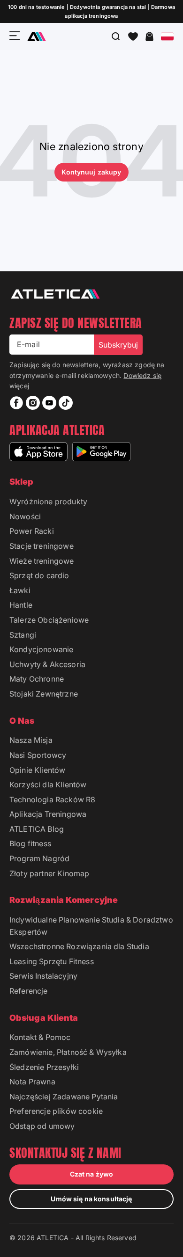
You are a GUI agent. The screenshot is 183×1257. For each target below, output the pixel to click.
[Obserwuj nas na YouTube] (49, 403)
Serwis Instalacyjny (43, 976)
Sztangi (22, 634)
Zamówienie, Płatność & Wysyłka (68, 1052)
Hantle (20, 605)
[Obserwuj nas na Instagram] (33, 403)
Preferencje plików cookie (56, 1111)
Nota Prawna (32, 1081)
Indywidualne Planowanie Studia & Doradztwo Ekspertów (91, 926)
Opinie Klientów (37, 770)
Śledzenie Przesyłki (44, 1067)
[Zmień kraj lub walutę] (167, 36)
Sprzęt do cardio (39, 575)
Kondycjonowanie (41, 649)
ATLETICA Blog (36, 829)
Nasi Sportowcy (37, 755)
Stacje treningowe (41, 546)
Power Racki (31, 531)
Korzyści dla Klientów (47, 784)
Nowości (25, 516)
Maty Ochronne (36, 678)
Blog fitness (30, 843)
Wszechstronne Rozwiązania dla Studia (79, 946)
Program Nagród (39, 858)
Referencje (28, 990)
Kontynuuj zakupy (91, 172)
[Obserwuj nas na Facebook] (16, 403)
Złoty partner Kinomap (49, 873)
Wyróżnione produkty (48, 501)
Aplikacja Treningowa (47, 814)
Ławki (19, 590)
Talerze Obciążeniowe (49, 620)
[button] (133, 36)
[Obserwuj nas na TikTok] (66, 403)
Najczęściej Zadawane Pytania (63, 1096)
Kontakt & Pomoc (39, 1037)
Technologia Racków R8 (52, 799)
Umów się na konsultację (91, 1199)
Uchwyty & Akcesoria (47, 664)
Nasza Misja (31, 740)
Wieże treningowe (41, 561)
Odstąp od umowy (42, 1126)
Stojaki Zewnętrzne (43, 693)
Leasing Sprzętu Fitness (51, 961)
